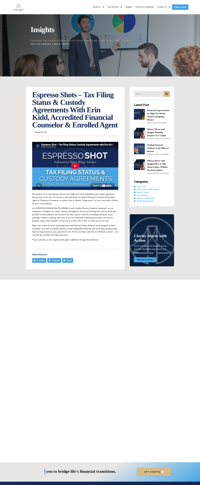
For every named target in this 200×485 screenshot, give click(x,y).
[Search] (167, 94)
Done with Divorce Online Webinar (80, 225)
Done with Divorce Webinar (93, 232)
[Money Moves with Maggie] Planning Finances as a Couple (156, 132)
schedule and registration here (55, 235)
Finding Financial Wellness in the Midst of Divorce (158, 148)
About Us (97, 7)
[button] (39, 260)
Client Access (180, 7)
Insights (129, 7)
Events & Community (145, 7)
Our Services (113, 7)
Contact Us (162, 7)
